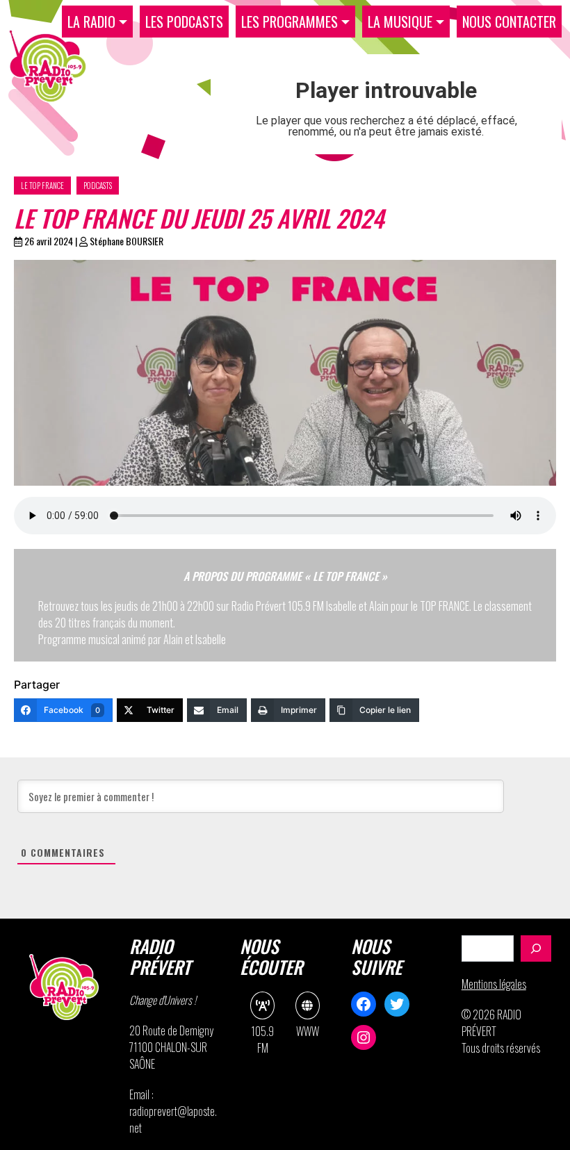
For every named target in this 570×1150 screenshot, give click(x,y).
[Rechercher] (536, 948)
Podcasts (97, 185)
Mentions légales (494, 984)
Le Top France (42, 185)
